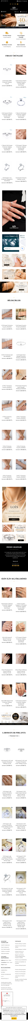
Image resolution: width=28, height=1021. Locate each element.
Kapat (14, 1018)
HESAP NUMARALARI (6, 970)
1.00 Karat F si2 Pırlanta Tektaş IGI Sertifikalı (7, 179)
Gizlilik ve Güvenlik (5, 947)
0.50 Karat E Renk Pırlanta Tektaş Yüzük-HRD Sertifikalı (7, 115)
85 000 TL (9, 479)
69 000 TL (9, 449)
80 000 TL (23, 639)
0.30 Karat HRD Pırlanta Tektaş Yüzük (7, 82)
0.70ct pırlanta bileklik (7, 417)
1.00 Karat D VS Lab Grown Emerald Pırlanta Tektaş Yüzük (7, 886)
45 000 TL (9, 119)
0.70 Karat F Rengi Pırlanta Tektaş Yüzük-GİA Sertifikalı (21, 147)
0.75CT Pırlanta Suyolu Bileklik (7, 386)
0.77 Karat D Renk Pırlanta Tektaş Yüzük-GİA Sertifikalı (21, 635)
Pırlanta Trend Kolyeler (20, 967)
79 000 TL (23, 449)
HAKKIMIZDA (4, 966)
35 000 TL (23, 924)
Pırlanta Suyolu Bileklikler (21, 955)
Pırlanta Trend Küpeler (20, 969)
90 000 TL (23, 152)
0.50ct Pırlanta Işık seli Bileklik (7, 355)
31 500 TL (9, 793)
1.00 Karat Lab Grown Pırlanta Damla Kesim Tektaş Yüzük (7, 789)
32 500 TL (9, 858)
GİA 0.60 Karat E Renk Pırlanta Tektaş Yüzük (7, 635)
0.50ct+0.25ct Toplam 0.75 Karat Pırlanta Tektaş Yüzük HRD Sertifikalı (21, 602)
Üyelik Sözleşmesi (5, 940)
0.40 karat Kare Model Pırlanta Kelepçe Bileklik (21, 356)
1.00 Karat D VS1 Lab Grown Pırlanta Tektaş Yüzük (21, 886)
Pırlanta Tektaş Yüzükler (20, 939)
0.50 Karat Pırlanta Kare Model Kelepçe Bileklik (21, 387)
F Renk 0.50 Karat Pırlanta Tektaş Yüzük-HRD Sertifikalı (21, 115)
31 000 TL (9, 761)
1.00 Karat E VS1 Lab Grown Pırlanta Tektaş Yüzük (7, 758)
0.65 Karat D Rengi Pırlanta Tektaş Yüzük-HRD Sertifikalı (7, 602)
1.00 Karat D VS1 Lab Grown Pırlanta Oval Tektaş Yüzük (7, 919)
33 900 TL (9, 890)
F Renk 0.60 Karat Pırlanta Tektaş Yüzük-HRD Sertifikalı (7, 147)
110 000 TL (9, 182)
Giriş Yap (25, 0)
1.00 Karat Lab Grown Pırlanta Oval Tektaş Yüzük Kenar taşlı (7, 822)
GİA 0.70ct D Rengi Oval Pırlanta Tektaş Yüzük (21, 667)
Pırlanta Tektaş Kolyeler (20, 961)
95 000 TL (9, 701)
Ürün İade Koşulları (5, 945)
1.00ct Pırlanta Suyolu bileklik (7, 446)
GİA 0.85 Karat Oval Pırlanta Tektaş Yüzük (7, 698)
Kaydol (19, 0)
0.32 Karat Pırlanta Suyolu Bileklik (7, 326)
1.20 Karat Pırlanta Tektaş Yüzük (21, 178)
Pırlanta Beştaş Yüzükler (20, 945)
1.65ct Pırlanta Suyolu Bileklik (7, 476)
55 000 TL (23, 390)
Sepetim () (24, 11)
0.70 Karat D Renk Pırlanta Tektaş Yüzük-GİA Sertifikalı (21, 699)
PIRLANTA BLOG (5, 974)
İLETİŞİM (3, 968)
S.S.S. (2, 972)
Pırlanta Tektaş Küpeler (20, 965)
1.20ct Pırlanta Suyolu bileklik (21, 446)
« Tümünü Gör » (14, 731)
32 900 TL (23, 858)
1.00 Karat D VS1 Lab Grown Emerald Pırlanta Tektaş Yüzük (21, 854)
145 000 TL (24, 181)
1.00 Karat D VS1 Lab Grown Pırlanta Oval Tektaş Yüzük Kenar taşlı (21, 919)
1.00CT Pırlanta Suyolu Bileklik (21, 417)
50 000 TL (23, 119)
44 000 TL (9, 329)
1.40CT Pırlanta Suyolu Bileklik (21, 476)
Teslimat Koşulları (5, 949)
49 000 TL (9, 358)
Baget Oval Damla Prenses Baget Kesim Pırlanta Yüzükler (20, 952)
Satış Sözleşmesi (5, 943)
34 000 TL (23, 890)
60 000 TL (9, 420)
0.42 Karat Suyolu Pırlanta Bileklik (21, 326)
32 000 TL (9, 85)
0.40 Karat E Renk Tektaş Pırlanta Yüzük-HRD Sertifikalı (21, 83)
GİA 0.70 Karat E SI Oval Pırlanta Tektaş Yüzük (7, 667)
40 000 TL (23, 87)
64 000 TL (23, 420)
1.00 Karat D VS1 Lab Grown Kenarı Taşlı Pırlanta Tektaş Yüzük (21, 789)
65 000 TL (9, 152)
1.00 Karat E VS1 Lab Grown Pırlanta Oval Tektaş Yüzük (21, 758)
